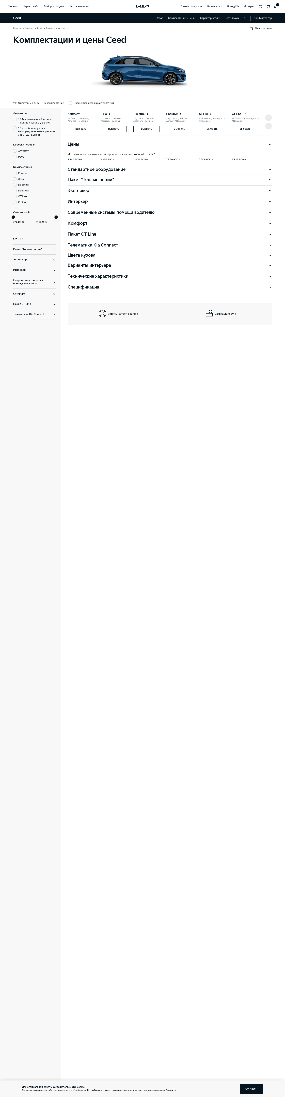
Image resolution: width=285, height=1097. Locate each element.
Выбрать (80, 128)
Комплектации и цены (181, 18)
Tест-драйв (232, 18)
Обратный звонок (263, 28)
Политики (171, 1090)
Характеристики (210, 18)
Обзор (159, 18)
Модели (29, 28)
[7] (275, 7)
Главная (17, 28)
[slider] (13, 217)
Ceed (39, 28)
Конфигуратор (263, 18)
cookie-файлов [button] (91, 1090)
